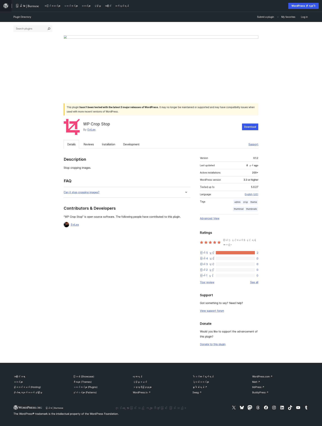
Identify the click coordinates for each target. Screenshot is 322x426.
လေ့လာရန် (137, 376)
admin (237, 202)
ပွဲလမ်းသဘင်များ (201, 381)
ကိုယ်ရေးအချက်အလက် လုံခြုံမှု (27, 392)
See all (254, 282)
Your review (207, 282)
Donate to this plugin (213, 344)
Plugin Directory (22, 16)
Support (253, 144)
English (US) (251, 194)
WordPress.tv (142, 392)
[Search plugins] (49, 28)
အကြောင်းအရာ (19, 376)
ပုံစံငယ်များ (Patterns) (85, 392)
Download (250, 126)
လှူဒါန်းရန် (200, 387)
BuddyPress (260, 392)
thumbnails (251, 209)
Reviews (89, 144)
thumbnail (239, 209)
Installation (108, 144)
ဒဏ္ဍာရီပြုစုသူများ (142, 387)
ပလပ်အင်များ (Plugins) (85, 387)
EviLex (91, 129)
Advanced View (209, 218)
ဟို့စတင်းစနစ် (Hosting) (27, 387)
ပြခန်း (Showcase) (83, 376)
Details (71, 144)
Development (131, 144)
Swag (197, 392)
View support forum (212, 310)
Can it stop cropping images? (81, 192)
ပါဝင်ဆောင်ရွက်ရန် (203, 376)
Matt (256, 381)
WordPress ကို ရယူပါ (303, 5)
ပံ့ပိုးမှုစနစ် (140, 381)
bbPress (258, 387)
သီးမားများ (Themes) (82, 381)
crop (245, 202)
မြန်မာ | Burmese (54, 408)
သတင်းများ (18, 381)
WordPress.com (262, 376)
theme (254, 202)
